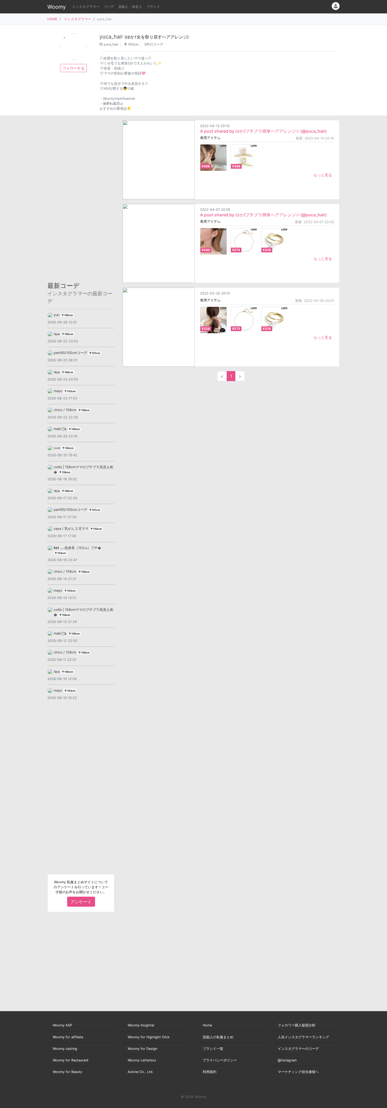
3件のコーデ (153, 44)
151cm (95, 353)
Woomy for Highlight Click (149, 1037)
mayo (58, 391)
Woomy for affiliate (68, 1037)
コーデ (109, 7)
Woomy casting (65, 1049)
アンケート (81, 901)
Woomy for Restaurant (70, 1060)
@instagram (287, 1060)
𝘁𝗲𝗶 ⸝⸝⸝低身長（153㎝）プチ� (77, 548)
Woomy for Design (142, 1049)
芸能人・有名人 (130, 7)
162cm (68, 448)
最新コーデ (79, 293)
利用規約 (209, 1072)
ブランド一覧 (213, 1049)
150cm (97, 528)
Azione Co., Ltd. (140, 1072)
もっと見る (323, 175)
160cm (68, 315)
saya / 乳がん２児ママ (72, 529)
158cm (85, 410)
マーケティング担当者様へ (298, 1072)
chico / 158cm (65, 410)
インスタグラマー (86, 7)
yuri (57, 315)
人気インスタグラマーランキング (303, 1037)
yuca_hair (144, 36)
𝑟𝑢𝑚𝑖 (57, 448)
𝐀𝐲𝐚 (57, 334)
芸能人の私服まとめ (218, 1037)
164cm (132, 44)
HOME (52, 19)
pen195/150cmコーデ (71, 353)
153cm (71, 391)
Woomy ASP (62, 1025)
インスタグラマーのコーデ (298, 1049)
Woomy (56, 7)
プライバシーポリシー (220, 1060)
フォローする (73, 68)
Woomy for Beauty (67, 1072)
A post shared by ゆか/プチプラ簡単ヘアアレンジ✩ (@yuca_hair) (263, 131)
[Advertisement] (81, 199)
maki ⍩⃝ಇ (61, 429)
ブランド (153, 7)
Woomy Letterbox (142, 1060)
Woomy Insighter (141, 1025)
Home (207, 1025)
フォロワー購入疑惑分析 (296, 1025)
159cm (75, 429)
